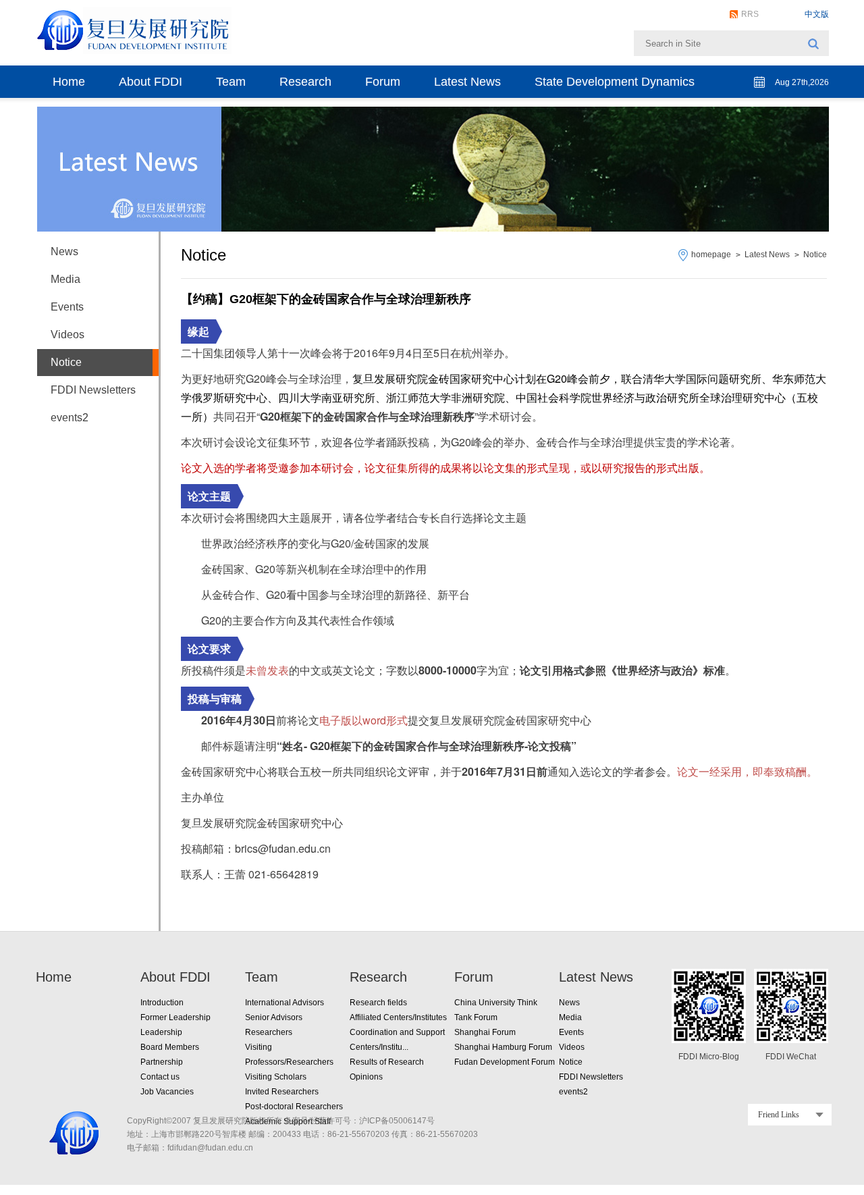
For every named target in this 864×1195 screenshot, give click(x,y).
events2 (69, 417)
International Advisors (284, 1002)
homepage (711, 254)
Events (67, 307)
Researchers (268, 1032)
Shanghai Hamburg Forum (503, 1047)
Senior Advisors (273, 1017)
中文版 (817, 14)
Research (305, 81)
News (64, 251)
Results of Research (387, 1062)
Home (69, 81)
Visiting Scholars (275, 1077)
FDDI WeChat (790, 1056)
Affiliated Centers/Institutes (398, 1017)
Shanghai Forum (485, 1032)
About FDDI (150, 81)
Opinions (366, 1077)
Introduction (162, 1002)
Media (65, 279)
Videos (67, 334)
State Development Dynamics (615, 81)
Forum (382, 81)
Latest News (467, 81)
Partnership (161, 1062)
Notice (815, 254)
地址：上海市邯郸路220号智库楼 (186, 1134)
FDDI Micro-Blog (708, 1056)
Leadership (161, 1032)
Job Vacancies (167, 1091)
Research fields (378, 1002)
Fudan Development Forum (504, 1062)
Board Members (169, 1047)
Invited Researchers (282, 1091)
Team (231, 81)
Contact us (160, 1077)
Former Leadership (175, 1017)
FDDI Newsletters (93, 390)
